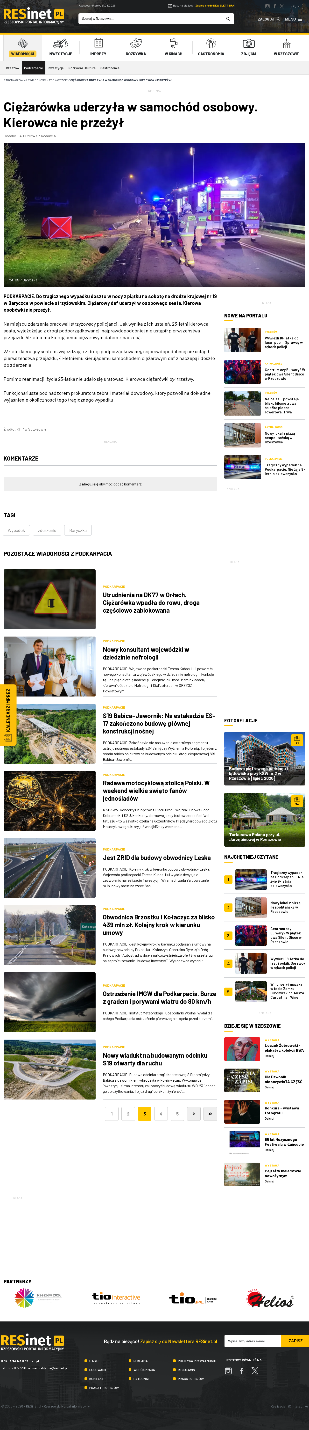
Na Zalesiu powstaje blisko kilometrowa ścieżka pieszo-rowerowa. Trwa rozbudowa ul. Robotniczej (282, 410)
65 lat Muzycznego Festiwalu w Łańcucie (284, 1141)
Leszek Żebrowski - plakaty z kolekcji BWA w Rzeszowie (284, 1050)
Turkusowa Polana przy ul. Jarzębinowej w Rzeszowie (255, 837)
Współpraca (144, 1370)
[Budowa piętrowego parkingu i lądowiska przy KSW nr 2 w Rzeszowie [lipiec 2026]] (264, 758)
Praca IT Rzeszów (104, 1388)
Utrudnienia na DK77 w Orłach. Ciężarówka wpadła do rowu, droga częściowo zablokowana (151, 602)
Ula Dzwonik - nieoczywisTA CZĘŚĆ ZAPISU (283, 1081)
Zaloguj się (88, 484)
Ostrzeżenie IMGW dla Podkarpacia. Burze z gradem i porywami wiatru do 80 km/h (159, 997)
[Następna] (194, 1114)
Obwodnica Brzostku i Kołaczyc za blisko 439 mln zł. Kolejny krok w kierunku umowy (159, 924)
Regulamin (186, 1370)
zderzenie (47, 530)
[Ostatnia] (210, 1114)
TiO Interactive (297, 1406)
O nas (93, 1361)
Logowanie (98, 1370)
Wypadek (16, 530)
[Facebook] (244, 1373)
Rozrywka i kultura (82, 68)
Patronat (141, 1379)
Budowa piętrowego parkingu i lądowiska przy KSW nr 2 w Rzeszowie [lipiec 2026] (258, 773)
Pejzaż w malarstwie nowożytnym (283, 1173)
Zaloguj (266, 19)
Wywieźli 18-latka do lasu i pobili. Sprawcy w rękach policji (284, 342)
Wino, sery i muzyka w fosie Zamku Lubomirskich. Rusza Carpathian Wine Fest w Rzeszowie (287, 993)
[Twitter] (257, 1373)
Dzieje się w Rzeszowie (252, 1026)
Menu (290, 19)
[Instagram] (231, 1373)
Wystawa (272, 1039)
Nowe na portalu (245, 315)
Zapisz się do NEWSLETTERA (214, 5)
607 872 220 (17, 1368)
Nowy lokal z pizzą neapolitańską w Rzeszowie (280, 437)
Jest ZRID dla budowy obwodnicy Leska (157, 857)
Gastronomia (109, 68)
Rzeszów (12, 68)
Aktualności (274, 363)
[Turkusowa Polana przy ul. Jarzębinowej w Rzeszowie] (264, 819)
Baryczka (78, 530)
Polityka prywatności (197, 1361)
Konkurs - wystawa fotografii (282, 1110)
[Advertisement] (265, 522)
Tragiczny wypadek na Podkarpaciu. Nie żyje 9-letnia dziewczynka (285, 469)
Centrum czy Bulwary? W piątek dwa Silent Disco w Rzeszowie (285, 374)
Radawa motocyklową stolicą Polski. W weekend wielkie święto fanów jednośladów (156, 790)
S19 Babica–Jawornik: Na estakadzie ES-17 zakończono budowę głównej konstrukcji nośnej (159, 723)
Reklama (140, 1361)
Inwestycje (56, 68)
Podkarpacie (33, 68)
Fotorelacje (241, 720)
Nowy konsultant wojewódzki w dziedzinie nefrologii (146, 653)
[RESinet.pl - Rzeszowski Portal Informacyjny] (34, 22)
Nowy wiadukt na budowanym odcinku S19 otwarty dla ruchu (155, 1059)
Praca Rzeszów (191, 1379)
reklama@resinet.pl (53, 1368)
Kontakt (96, 1379)
